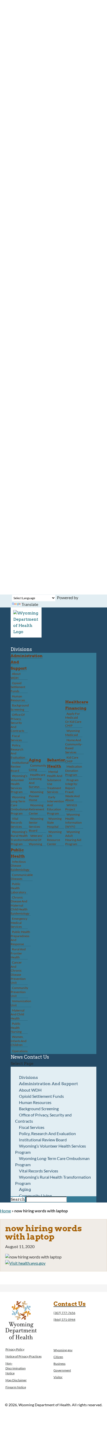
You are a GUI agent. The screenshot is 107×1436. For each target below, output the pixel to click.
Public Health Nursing (16, 1028)
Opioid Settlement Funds (18, 687)
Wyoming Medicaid (72, 733)
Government (62, 1370)
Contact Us (36, 1057)
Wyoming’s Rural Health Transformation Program (21, 838)
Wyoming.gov (63, 1350)
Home (5, 1210)
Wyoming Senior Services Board (36, 825)
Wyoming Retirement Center (36, 809)
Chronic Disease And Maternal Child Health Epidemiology (20, 905)
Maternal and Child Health (17, 1014)
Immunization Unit (21, 1003)
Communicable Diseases (22, 877)
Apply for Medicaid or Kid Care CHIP (73, 720)
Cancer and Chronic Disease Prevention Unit (18, 972)
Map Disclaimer (16, 1380)
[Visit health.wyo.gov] (25, 1263)
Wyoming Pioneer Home (36, 796)
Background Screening (20, 707)
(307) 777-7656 (64, 1313)
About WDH (16, 676)
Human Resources (18, 698)
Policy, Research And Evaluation (18, 751)
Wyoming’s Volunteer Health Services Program (19, 784)
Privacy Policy (14, 1349)
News (17, 1057)
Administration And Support (48, 1083)
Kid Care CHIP (71, 759)
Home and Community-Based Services (73, 746)
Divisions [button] (21, 649)
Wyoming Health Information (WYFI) (73, 820)
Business (59, 1364)
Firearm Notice (15, 1387)
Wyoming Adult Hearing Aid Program (73, 838)
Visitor (58, 1377)
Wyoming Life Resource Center (54, 838)
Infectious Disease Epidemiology (20, 866)
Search (18, 1199)
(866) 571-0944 (64, 1319)
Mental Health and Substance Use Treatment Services (54, 782)
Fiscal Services (16, 738)
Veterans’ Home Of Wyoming (36, 840)
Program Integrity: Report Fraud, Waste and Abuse (72, 790)
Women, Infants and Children (18, 1041)
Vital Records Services (16, 823)
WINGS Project (71, 807)
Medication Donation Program (73, 770)
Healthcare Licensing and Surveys (37, 781)
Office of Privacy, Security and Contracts (18, 723)
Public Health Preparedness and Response (20, 938)
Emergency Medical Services (19, 923)
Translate (30, 604)
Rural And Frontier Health (18, 953)
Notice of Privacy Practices (23, 1356)
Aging (35, 760)
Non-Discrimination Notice (15, 1368)
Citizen (58, 1357)
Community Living (37, 767)
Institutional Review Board (20, 767)
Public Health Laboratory (18, 888)
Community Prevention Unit (19, 992)
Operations (20, 1051)
